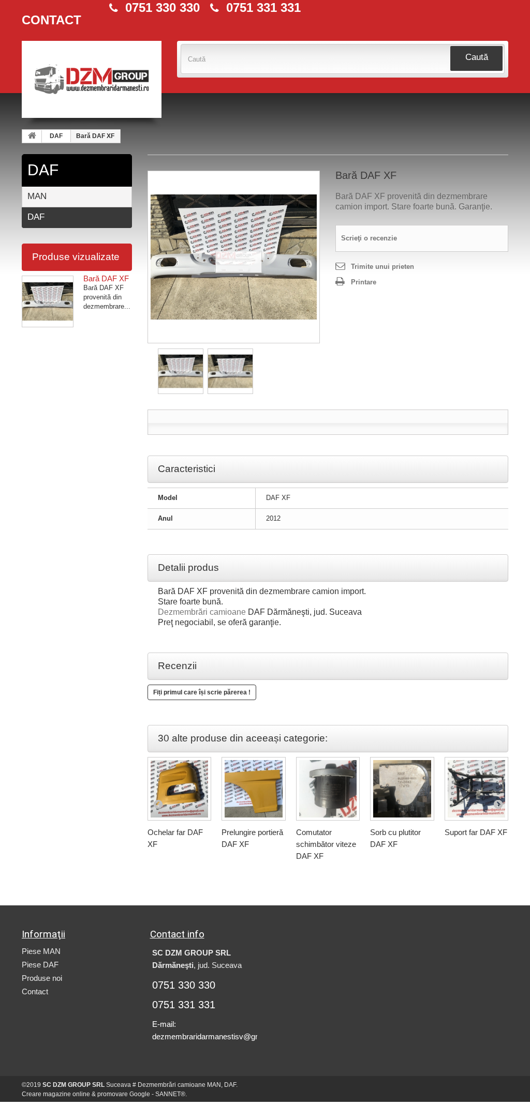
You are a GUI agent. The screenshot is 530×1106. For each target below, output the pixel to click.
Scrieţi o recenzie (369, 238)
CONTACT (51, 20)
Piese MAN (41, 951)
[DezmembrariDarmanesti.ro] (91, 85)
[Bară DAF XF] (234, 257)
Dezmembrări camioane (202, 612)
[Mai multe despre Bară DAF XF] (47, 301)
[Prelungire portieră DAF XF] (254, 789)
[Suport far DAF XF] (477, 789)
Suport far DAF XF (476, 832)
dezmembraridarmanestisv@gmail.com (219, 1036)
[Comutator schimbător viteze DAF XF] (328, 789)
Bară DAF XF (106, 278)
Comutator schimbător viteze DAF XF (326, 844)
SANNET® (170, 1094)
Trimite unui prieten (382, 266)
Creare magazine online (56, 1094)
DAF (56, 136)
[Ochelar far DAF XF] (180, 789)
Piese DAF (40, 964)
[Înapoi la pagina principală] (32, 136)
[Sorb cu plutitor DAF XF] (402, 789)
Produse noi (42, 978)
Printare (363, 282)
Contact (35, 991)
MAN (37, 196)
